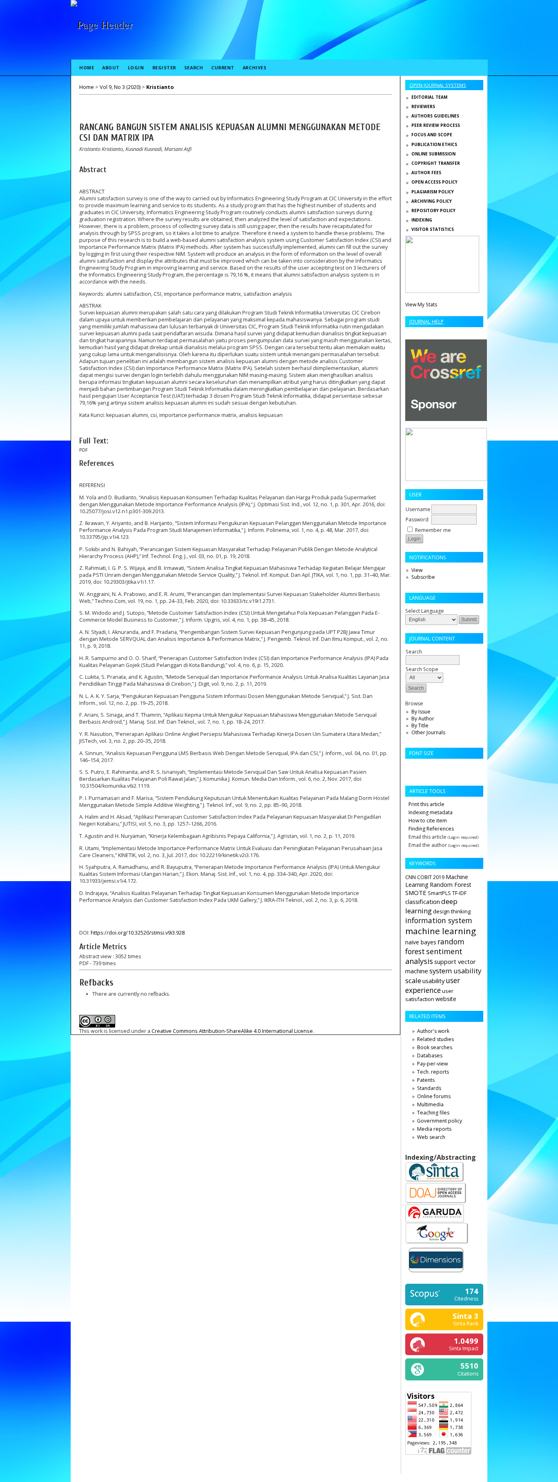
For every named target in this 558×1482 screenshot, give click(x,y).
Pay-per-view (432, 1063)
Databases (429, 1055)
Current (222, 67)
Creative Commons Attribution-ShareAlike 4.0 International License (232, 1031)
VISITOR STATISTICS (432, 229)
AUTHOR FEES (426, 172)
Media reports (434, 1128)
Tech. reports (433, 1071)
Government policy (439, 1120)
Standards (429, 1088)
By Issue (421, 711)
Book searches (434, 1047)
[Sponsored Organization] (446, 419)
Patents (426, 1080)
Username (418, 509)
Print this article (426, 804)
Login (136, 67)
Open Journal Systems (437, 85)
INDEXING (421, 220)
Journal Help (426, 321)
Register (164, 67)
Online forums (434, 1096)
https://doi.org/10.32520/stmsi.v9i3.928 (138, 932)
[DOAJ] (436, 1202)
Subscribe (423, 577)
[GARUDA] (434, 1220)
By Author (422, 718)
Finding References (431, 828)
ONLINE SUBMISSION (433, 154)
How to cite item (427, 820)
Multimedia (430, 1104)
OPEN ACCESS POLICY (434, 182)
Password (417, 519)
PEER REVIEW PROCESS (435, 125)
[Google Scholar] (437, 1242)
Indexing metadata (430, 812)
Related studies (435, 1039)
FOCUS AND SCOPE (431, 134)
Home (86, 67)
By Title (420, 725)
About (111, 67)
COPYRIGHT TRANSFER (435, 163)
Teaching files (433, 1112)
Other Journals (428, 732)
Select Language (424, 610)
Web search (431, 1137)
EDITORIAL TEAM (429, 97)
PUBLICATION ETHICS (434, 144)
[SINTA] (434, 1180)
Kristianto (160, 87)
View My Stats (421, 304)
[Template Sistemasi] (442, 291)
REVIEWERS (423, 106)
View (416, 570)
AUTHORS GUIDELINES (435, 116)
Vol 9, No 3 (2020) (120, 87)
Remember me (433, 530)
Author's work (433, 1031)
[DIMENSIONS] (436, 1273)
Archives (254, 67)
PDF (83, 450)
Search (193, 67)
